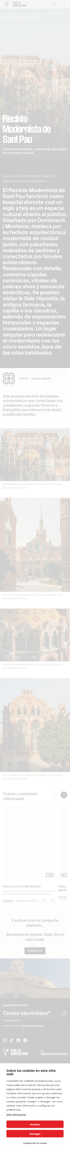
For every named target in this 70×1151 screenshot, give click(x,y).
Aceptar (35, 1124)
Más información (16, 1114)
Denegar (35, 1133)
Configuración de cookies (35, 1143)
